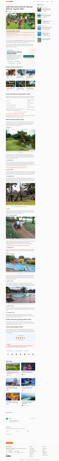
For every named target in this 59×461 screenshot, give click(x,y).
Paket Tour (43, 1)
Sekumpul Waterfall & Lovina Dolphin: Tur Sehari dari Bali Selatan (46, 9)
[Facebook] (20, 354)
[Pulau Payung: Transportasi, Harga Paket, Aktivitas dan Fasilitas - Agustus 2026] (28, 396)
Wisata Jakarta (26, 350)
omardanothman (20, 152)
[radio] (16, 338)
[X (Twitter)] (25, 354)
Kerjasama (44, 451)
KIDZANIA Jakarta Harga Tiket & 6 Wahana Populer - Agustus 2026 (12, 402)
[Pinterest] (29, 354)
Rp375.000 (45, 17)
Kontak (43, 449)
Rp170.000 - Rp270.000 (47, 23)
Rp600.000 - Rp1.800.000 (47, 35)
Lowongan (44, 453)
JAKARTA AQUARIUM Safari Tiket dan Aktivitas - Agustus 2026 (27, 388)
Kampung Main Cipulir (9, 350)
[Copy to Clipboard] (8, 354)
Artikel (47, 1)
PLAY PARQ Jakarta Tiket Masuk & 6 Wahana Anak (16, 113)
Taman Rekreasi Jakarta (18, 350)
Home (34, 1)
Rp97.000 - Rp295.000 (46, 29)
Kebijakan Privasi (45, 452)
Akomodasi (31, 456)
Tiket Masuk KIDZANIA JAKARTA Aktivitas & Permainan (17, 167)
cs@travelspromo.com (20, 452)
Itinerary (37, 1)
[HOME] (6, 4)
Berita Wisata (32, 453)
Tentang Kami (44, 448)
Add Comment (9, 434)
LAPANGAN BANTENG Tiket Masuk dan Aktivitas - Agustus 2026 (28, 372)
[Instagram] (10, 456)
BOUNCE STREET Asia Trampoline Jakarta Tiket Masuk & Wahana (19, 245)
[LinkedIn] (33, 354)
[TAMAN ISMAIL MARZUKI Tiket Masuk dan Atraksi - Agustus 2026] (13, 382)
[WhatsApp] (12, 354)
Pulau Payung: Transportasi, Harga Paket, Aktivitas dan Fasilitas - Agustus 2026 (28, 402)
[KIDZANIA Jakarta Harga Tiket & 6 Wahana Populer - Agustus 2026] (13, 396)
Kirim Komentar (9, 442)
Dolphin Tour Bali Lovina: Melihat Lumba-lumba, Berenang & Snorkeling (47, 28)
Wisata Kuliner (32, 452)
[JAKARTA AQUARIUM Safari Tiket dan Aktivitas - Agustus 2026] (28, 382)
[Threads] (16, 354)
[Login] (52, 1)
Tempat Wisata (32, 449)
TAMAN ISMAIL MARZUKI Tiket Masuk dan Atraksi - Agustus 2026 (12, 388)
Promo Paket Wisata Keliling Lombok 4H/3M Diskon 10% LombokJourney (46, 39)
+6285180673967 (11, 452)
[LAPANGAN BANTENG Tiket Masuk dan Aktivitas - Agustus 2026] (28, 366)
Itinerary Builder (32, 448)
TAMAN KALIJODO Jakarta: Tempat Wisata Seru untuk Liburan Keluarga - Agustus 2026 (13, 372)
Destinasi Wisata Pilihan (33, 451)
